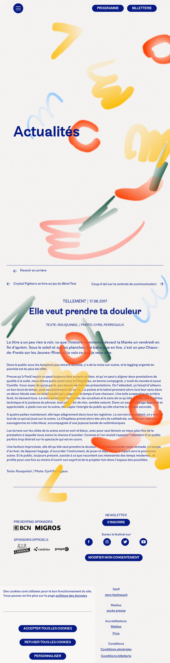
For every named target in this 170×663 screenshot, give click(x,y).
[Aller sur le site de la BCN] (22, 529)
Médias (116, 626)
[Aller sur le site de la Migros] (43, 529)
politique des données (71, 596)
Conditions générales (116, 649)
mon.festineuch (116, 595)
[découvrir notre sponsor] (22, 549)
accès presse (116, 610)
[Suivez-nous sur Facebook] (89, 542)
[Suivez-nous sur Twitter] (125, 542)
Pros (116, 633)
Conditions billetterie (116, 656)
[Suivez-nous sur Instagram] (107, 542)
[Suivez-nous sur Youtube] (143, 542)
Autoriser (135, 295)
